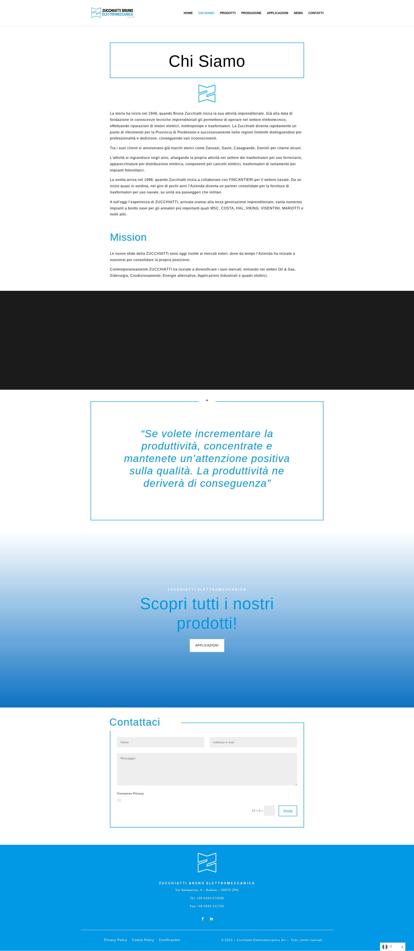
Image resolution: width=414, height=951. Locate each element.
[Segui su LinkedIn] (211, 918)
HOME (188, 13)
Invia (287, 811)
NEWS (298, 13)
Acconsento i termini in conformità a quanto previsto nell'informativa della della (186, 800)
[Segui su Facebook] (202, 918)
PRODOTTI (228, 13)
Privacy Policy (240, 800)
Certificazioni (169, 940)
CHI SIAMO (206, 13)
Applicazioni (207, 645)
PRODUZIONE (251, 13)
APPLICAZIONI (277, 13)
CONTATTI (315, 13)
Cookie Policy (143, 940)
